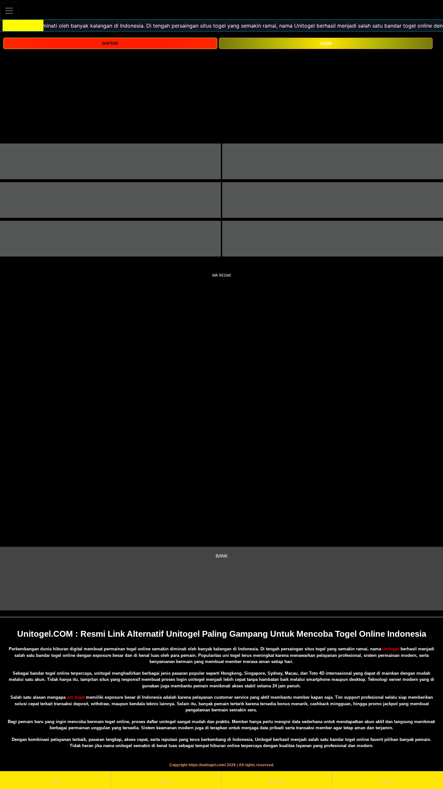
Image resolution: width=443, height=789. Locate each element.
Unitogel (391, 648)
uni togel (76, 697)
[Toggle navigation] (9, 11)
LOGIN (326, 43)
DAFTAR (110, 43)
